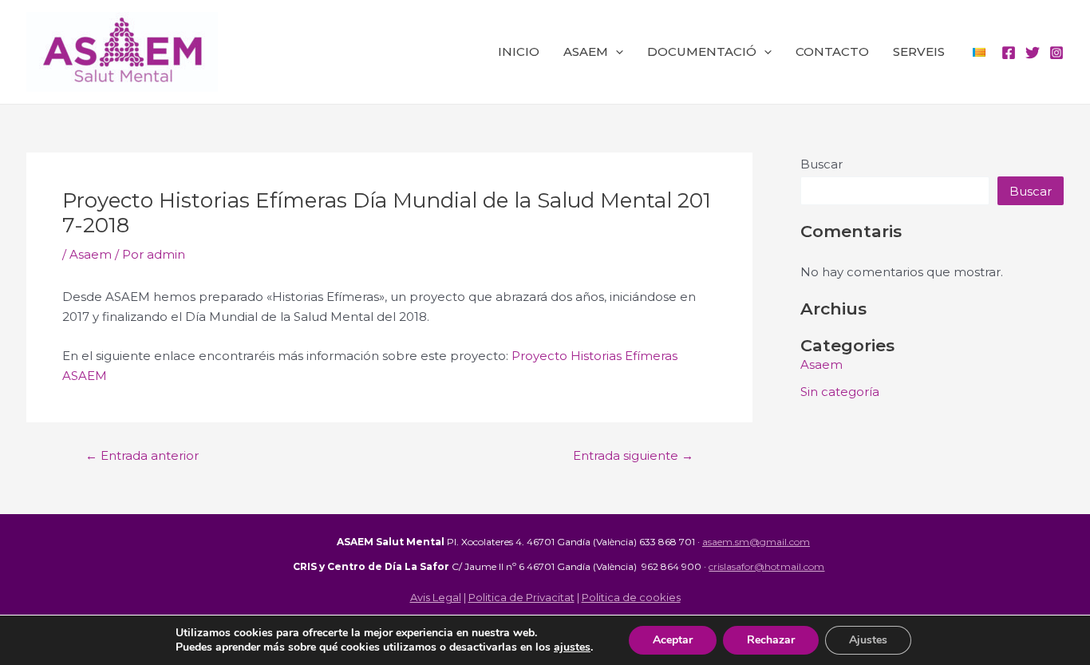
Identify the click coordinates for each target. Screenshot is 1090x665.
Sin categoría (839, 391)
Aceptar (673, 639)
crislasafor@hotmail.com (766, 566)
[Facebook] (1008, 53)
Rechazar (771, 639)
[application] (615, 52)
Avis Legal (435, 597)
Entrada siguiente (633, 455)
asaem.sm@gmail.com (756, 542)
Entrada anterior (142, 455)
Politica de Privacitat (521, 597)
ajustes (572, 647)
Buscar (821, 164)
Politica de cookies (631, 597)
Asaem (90, 254)
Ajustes (868, 639)
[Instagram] (1056, 53)
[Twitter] (1032, 53)
